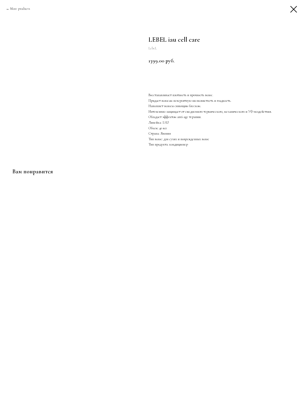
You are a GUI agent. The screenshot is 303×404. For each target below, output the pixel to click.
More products (20, 9)
